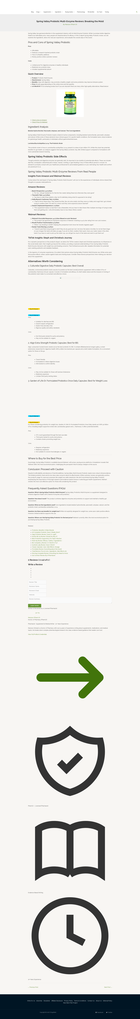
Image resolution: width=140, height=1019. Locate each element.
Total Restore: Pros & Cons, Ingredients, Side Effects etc (49, 551)
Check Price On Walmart (39, 122)
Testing (107, 12)
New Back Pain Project (70, 1003)
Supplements (47, 12)
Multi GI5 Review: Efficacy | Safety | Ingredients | (47, 540)
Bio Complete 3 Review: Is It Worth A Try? (45, 543)
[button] (40, 12)
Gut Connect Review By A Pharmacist (43, 555)
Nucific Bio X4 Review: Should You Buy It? (44, 536)
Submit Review (35, 605)
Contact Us (91, 1001)
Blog (32, 12)
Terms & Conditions (80, 1001)
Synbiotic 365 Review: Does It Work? (43, 545)
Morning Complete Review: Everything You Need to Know (50, 553)
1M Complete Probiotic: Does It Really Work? (46, 532)
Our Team (99, 12)
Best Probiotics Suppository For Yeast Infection (47, 538)
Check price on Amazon (39, 120)
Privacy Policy (68, 1001)
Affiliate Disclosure (57, 1001)
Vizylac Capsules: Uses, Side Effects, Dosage (46, 547)
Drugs (38, 12)
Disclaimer (47, 1001)
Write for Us (31, 1001)
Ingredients (58, 12)
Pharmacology (81, 12)
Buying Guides (69, 12)
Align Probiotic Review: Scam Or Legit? (44, 534)
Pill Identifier (91, 12)
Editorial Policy (107, 1001)
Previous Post (33, 987)
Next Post (108, 987)
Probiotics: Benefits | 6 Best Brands (43, 530)
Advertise (39, 1001)
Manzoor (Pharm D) (34, 617)
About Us (99, 1001)
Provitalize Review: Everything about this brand (47, 549)
